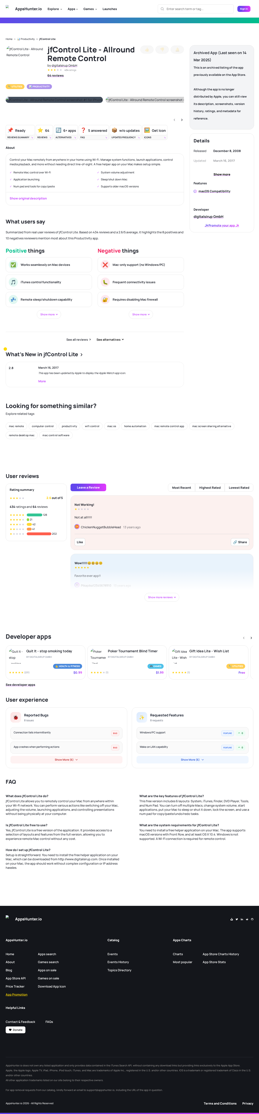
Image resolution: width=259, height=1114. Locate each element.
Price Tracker (15, 986)
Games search (48, 962)
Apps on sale (47, 970)
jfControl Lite (47, 39)
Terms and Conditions (220, 1103)
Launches (110, 9)
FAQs (49, 1022)
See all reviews (77, 339)
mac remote (16, 426)
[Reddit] (247, 919)
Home (9, 39)
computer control (43, 426)
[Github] (252, 919)
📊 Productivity (26, 39)
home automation (135, 426)
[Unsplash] (232, 919)
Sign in (244, 8)
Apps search (47, 954)
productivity (69, 426)
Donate (17, 1030)
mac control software (55, 435)
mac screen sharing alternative (211, 426)
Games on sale (48, 978)
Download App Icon (52, 986)
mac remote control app (169, 426)
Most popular (182, 962)
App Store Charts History (221, 954)
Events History (118, 962)
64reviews (55, 75)
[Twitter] (237, 919)
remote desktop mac (22, 435)
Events (113, 954)
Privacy (247, 1103)
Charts (178, 954)
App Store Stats (214, 962)
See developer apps (20, 685)
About (10, 962)
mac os (111, 426)
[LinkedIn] (242, 919)
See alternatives (109, 339)
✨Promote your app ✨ (222, 225)
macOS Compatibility (214, 191)
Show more (221, 174)
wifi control (92, 426)
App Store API (16, 978)
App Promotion (16, 994)
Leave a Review (88, 487)
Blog (9, 970)
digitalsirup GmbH (64, 65)
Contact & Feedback (20, 1022)
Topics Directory (119, 970)
